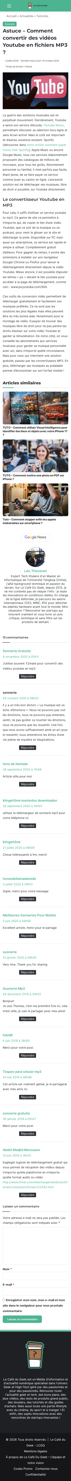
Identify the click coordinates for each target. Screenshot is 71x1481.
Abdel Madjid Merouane (21, 1150)
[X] (33, 628)
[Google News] (35, 537)
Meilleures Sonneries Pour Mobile (29, 915)
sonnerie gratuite (16, 1113)
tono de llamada (15, 764)
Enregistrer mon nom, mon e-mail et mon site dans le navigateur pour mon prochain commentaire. (34, 1305)
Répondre (27, 676)
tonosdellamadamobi (19, 879)
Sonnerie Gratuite (17, 651)
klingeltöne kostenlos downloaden (30, 800)
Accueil (11, 16)
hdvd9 (8, 1035)
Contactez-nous (46, 1468)
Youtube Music (53, 125)
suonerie (10, 952)
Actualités (26, 16)
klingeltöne (12, 842)
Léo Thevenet (35, 571)
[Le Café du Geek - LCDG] (38, 6)
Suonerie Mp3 (14, 988)
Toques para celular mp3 (22, 1072)
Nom (7, 1269)
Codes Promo (23, 1468)
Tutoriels (42, 16)
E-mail (8, 1284)
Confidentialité (35, 1474)
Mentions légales (35, 1451)
